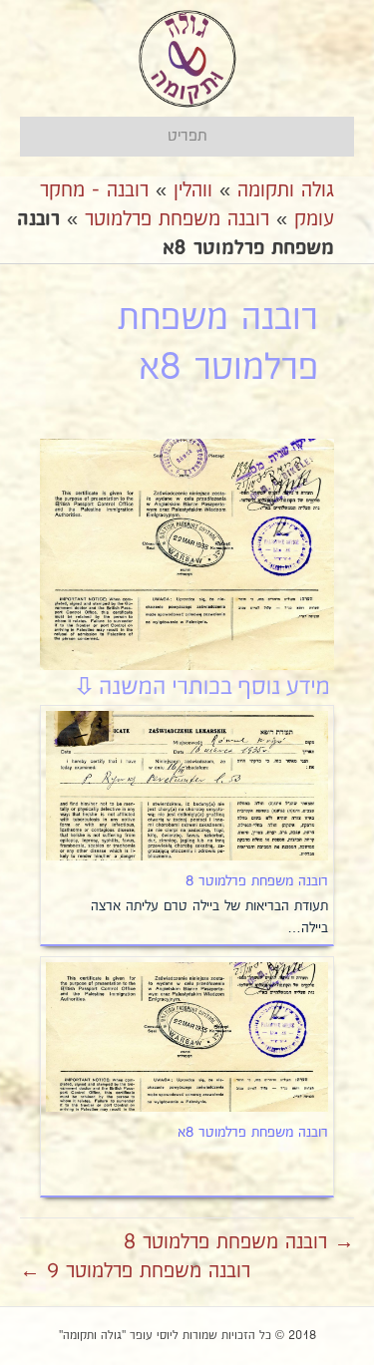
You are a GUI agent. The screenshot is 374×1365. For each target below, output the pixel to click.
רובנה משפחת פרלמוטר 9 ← (135, 1271)
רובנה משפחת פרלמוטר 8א (253, 1133)
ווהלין (193, 190)
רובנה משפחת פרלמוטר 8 (257, 881)
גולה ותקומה (285, 190)
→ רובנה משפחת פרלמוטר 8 (239, 1242)
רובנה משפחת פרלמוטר (177, 219)
